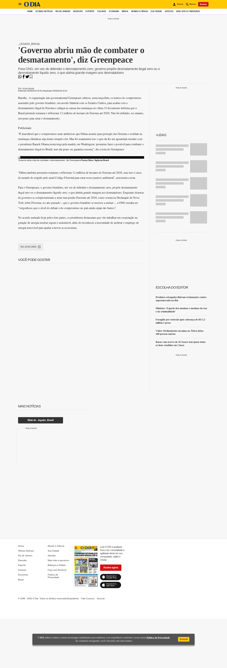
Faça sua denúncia (57, 570)
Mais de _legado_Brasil (40, 420)
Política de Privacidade (53, 575)
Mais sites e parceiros (188, 11)
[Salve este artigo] (31, 77)
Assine (203, 4)
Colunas (101, 11)
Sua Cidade (156, 11)
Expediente (73, 598)
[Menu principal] (20, 4)
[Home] (32, 5)
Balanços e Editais (57, 565)
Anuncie (101, 598)
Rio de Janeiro (62, 11)
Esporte (89, 11)
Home (30, 11)
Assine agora (110, 567)
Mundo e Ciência (139, 11)
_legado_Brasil (29, 44)
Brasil (125, 11)
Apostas (169, 11)
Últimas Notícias (44, 11)
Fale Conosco (88, 598)
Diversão (78, 11)
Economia (114, 11)
